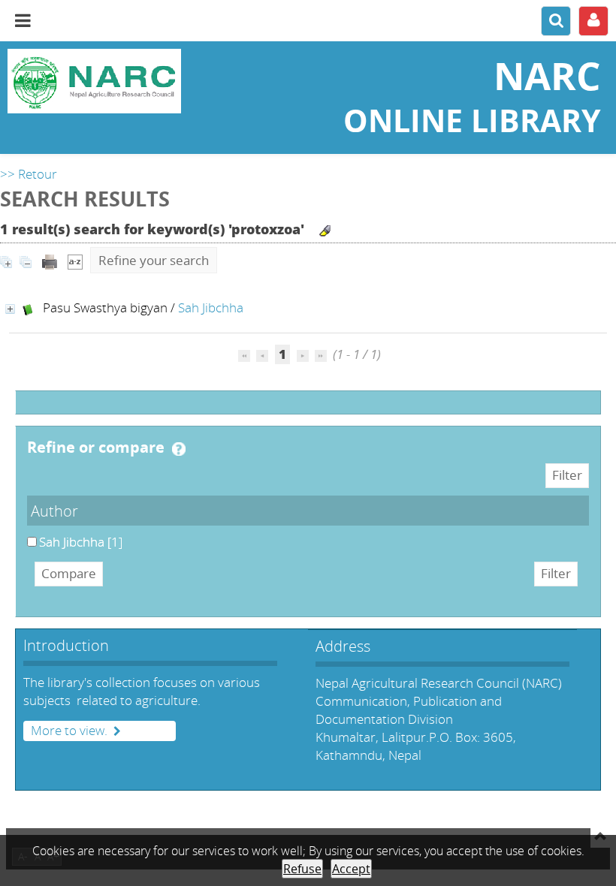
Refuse (302, 868)
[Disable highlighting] (325, 231)
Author (54, 510)
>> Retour (28, 173)
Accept (351, 868)
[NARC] (103, 81)
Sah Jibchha (210, 307)
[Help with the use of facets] (179, 449)
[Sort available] (75, 260)
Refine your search (153, 260)
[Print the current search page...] (49, 260)
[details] (10, 309)
